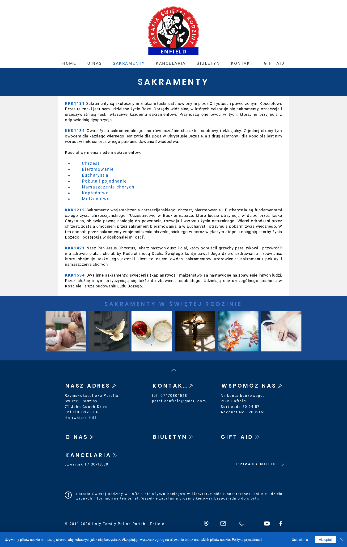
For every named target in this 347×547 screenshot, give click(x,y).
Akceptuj (325, 539)
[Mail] (223, 523)
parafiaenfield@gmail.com (179, 401)
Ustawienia (300, 539)
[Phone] (241, 523)
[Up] (173, 370)
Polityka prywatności (247, 539)
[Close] (341, 539)
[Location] (206, 523)
